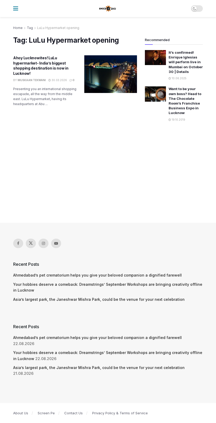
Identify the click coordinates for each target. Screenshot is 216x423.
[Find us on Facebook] (18, 243)
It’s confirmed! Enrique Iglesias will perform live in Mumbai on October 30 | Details (186, 62)
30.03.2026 (59, 80)
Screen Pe (46, 413)
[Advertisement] (108, 173)
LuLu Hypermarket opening (58, 28)
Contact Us (73, 413)
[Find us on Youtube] (56, 243)
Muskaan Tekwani (32, 80)
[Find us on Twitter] (31, 243)
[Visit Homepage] (108, 8)
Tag (30, 28)
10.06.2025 (178, 78)
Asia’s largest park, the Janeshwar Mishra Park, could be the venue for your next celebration (99, 299)
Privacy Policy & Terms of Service (120, 413)
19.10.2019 (178, 119)
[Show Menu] (15, 8)
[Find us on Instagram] (43, 243)
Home (18, 28)
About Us (20, 413)
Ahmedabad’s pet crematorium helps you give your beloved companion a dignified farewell (97, 275)
